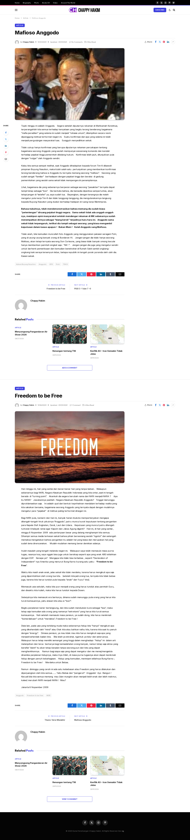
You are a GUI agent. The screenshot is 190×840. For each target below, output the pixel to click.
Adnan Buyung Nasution (26, 264)
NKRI (48, 695)
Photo (36, 3)
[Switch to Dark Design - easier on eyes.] (169, 10)
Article (19, 25)
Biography (27, 3)
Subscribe (159, 10)
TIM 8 (65, 264)
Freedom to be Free (56, 288)
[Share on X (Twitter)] (160, 42)
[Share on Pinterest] (164, 42)
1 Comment (76, 405)
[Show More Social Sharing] (173, 42)
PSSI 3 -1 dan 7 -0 (82, 288)
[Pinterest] (5, 152)
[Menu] (16, 10)
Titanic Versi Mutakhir (55, 720)
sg (123, 831)
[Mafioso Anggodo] (69, 84)
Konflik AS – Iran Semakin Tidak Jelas (106, 352)
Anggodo (42, 264)
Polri (58, 264)
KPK (51, 264)
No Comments (77, 42)
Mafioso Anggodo (82, 720)
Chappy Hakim (28, 42)
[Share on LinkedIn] (168, 42)
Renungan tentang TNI (64, 351)
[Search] (173, 10)
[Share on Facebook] (156, 42)
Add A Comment (69, 368)
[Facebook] (5, 132)
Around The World (68, 3)
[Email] (5, 159)
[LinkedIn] (5, 145)
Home (17, 3)
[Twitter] (5, 139)
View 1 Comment (69, 799)
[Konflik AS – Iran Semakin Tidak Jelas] (107, 334)
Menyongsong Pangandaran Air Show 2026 (31, 333)
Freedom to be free (35, 695)
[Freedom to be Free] (69, 447)
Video (55, 3)
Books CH (46, 3)
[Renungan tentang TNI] (69, 334)
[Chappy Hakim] (85, 9)
